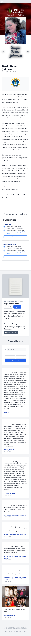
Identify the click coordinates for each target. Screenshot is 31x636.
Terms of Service (20, 628)
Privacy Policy (11, 628)
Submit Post (15, 361)
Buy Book (17, 307)
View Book (8, 307)
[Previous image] (4, 597)
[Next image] (27, 597)
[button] (15, 596)
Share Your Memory (10, 332)
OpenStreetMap (17, 631)
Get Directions (15, 237)
